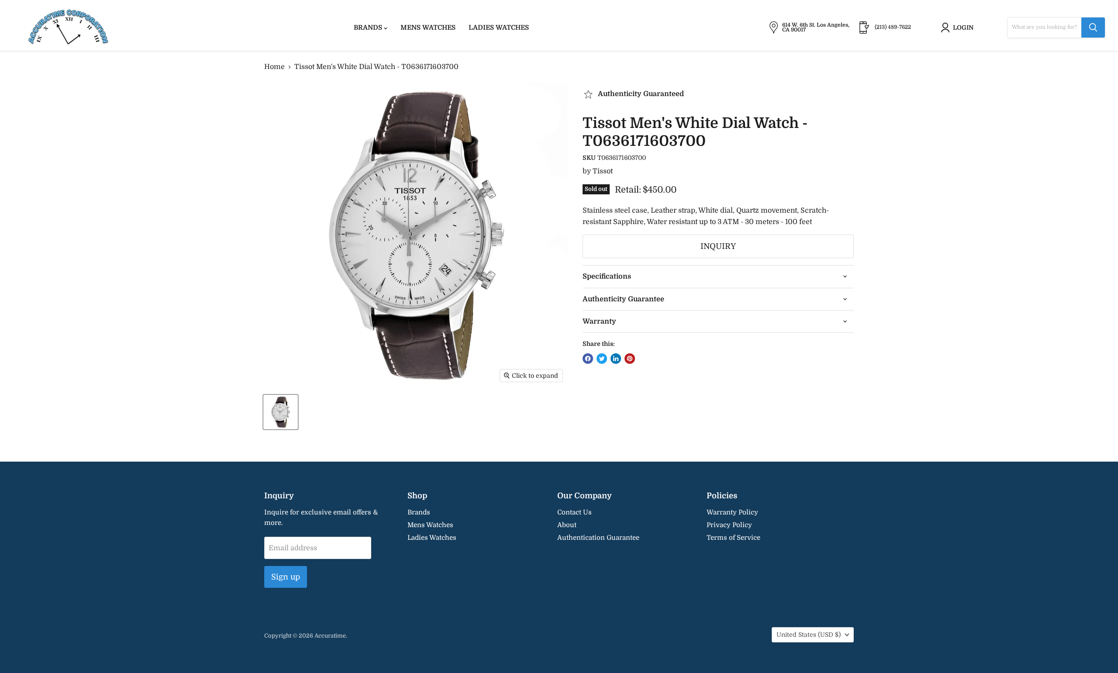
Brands (369, 27)
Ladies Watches (499, 27)
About (566, 525)
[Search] (1093, 27)
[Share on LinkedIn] (616, 358)
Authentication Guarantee (598, 538)
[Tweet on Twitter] (602, 358)
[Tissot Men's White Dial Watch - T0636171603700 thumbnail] (280, 412)
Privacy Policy (729, 525)
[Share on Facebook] (588, 358)
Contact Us (574, 512)
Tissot (603, 171)
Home (274, 67)
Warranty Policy (732, 512)
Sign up (285, 577)
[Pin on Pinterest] (630, 358)
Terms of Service (733, 538)
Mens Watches (427, 27)
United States (808, 634)
